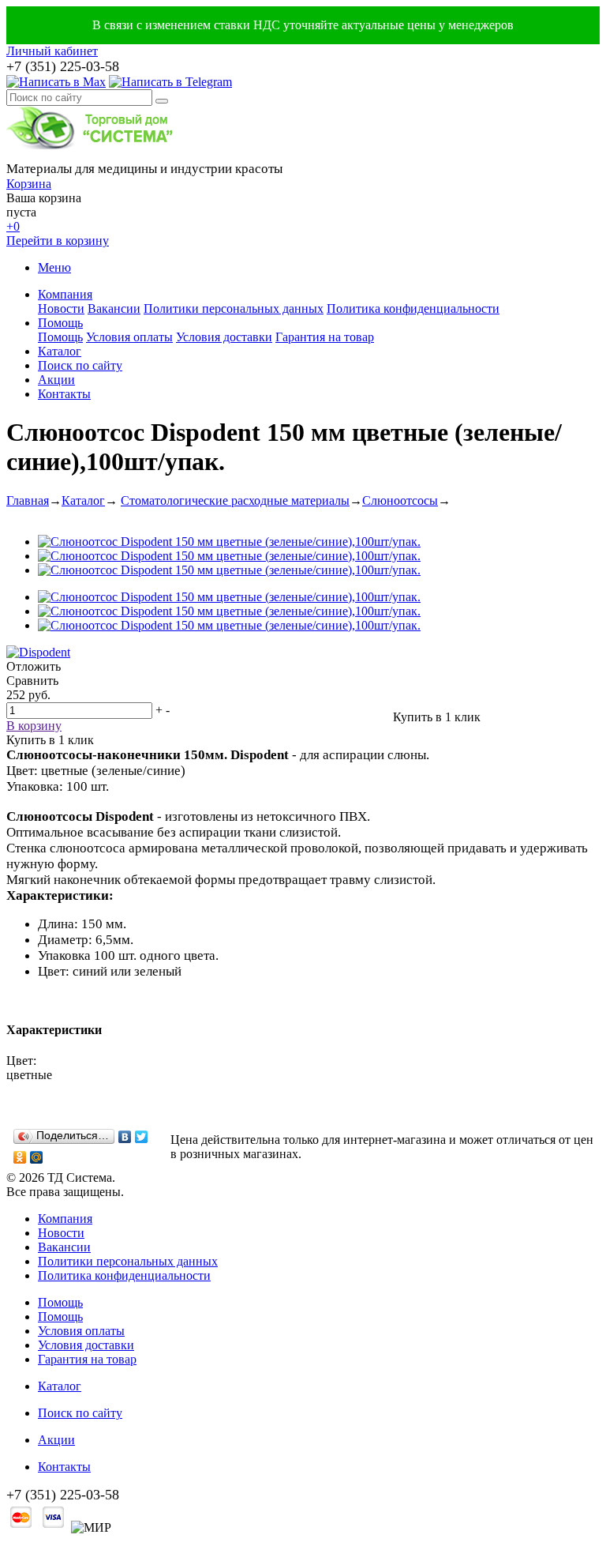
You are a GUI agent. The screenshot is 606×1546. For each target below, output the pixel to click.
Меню (54, 267)
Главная (27, 500)
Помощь (60, 322)
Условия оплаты (129, 337)
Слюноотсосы (400, 500)
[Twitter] (141, 1137)
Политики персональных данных (234, 308)
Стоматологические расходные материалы (235, 500)
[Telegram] (170, 81)
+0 (13, 226)
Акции (56, 379)
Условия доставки (224, 337)
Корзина (28, 183)
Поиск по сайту (80, 365)
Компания (65, 294)
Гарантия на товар (324, 337)
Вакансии (114, 308)
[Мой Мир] (36, 1157)
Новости (61, 308)
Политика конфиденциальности (413, 308)
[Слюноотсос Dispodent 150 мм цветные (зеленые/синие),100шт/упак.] (229, 541)
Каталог (59, 351)
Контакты (64, 394)
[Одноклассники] (20, 1157)
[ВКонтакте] (125, 1137)
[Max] (56, 81)
